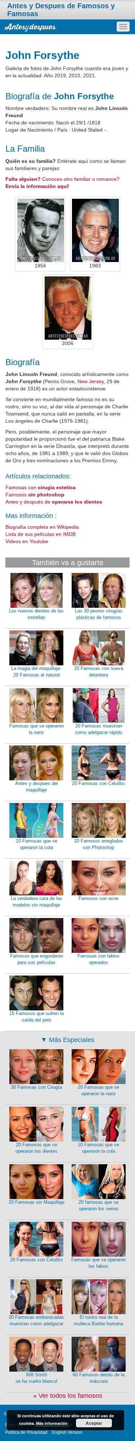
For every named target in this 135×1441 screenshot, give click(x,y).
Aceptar (94, 1423)
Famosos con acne (98, 898)
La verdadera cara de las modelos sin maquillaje (36, 902)
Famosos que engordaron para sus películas (36, 959)
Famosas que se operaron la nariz (36, 729)
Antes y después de (53, 502)
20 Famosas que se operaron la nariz (98, 1090)
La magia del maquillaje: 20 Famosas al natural (36, 672)
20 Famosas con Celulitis (98, 783)
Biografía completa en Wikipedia (42, 527)
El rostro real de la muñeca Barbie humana (98, 1320)
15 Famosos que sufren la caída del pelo (36, 1017)
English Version (67, 1432)
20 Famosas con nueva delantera (98, 672)
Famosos (34, 494)
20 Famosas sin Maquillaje (36, 1202)
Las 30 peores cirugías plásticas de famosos (98, 614)
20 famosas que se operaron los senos (98, 1205)
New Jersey (90, 381)
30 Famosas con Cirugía (36, 1087)
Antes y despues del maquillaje (36, 787)
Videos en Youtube (26, 541)
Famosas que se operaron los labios (98, 1263)
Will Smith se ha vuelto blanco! (36, 1378)
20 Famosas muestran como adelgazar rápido (98, 729)
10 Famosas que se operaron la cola (36, 844)
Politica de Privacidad (26, 1432)
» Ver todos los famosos (67, 1395)
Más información (52, 1423)
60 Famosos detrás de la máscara (99, 1378)
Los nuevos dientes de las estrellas (36, 614)
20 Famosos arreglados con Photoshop (98, 844)
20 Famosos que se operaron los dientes (36, 1148)
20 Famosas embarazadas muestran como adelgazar (36, 1320)
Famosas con (40, 487)
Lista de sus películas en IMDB (40, 534)
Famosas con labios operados (98, 959)
